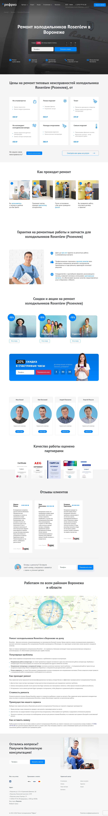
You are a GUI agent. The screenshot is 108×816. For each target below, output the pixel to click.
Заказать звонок (99, 5)
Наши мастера (64, 786)
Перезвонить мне (43, 372)
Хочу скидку (14, 341)
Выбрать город (13, 803)
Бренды (24, 5)
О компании (46, 5)
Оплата (62, 784)
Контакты (57, 5)
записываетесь (16, 203)
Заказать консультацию (34, 153)
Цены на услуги (84, 781)
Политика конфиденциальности (89, 813)
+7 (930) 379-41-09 (80, 5)
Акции (39, 5)
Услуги (32, 5)
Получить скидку (65, 49)
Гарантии (82, 784)
